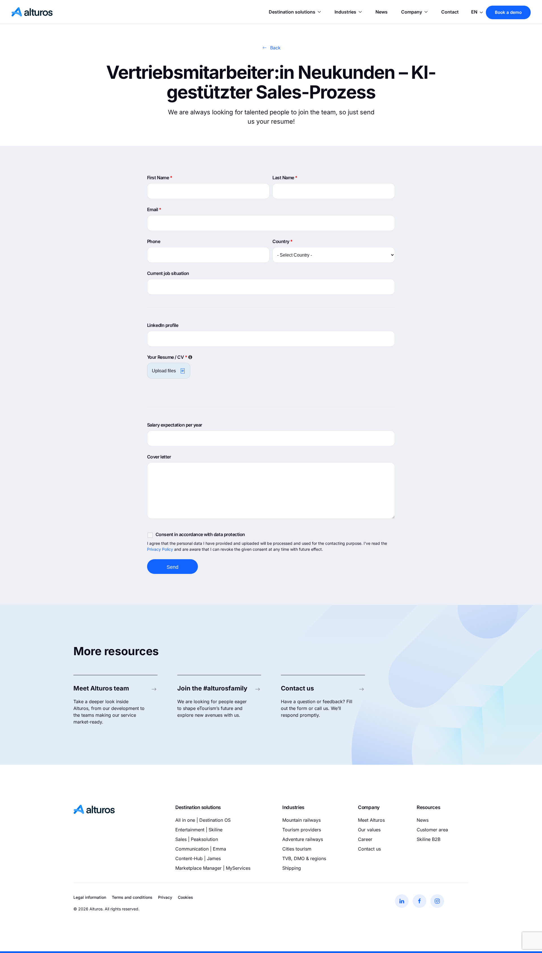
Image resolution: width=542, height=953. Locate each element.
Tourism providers (301, 829)
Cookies (185, 897)
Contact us (369, 849)
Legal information (89, 897)
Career (365, 839)
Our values (369, 829)
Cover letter (159, 457)
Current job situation (168, 273)
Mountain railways (301, 820)
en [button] (474, 12)
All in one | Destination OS (203, 820)
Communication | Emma (200, 849)
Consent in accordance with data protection (200, 534)
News (381, 12)
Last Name (285, 177)
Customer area (432, 829)
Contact (450, 12)
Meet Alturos (371, 820)
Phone (153, 241)
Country (282, 241)
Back (275, 48)
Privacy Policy (160, 549)
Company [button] (411, 12)
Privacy (165, 897)
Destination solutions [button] (292, 12)
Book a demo (508, 12)
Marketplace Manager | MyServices (212, 868)
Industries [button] (345, 12)
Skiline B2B (428, 839)
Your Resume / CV (170, 357)
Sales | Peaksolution (196, 839)
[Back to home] (32, 12)
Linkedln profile (162, 325)
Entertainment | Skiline (198, 829)
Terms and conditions (132, 897)
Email (154, 209)
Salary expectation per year (174, 425)
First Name (159, 177)
